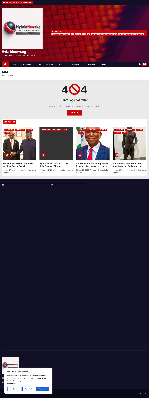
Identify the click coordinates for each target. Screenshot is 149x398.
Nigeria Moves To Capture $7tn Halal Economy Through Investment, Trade (54, 166)
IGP (72, 34)
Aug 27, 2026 (10, 170)
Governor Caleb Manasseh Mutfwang (104, 34)
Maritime (29, 130)
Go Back (74, 112)
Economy (49, 64)
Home (13, 64)
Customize (14, 389)
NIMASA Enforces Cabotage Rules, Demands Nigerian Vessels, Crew (92, 164)
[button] (140, 64)
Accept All (42, 389)
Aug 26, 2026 (84, 170)
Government (26, 64)
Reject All (28, 389)
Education (62, 64)
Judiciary (91, 64)
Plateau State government (60, 34)
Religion (103, 64)
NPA (88, 34)
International (20, 130)
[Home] (5, 64)
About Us (143, 393)
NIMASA (77, 34)
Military (118, 133)
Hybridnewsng (14, 51)
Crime (38, 64)
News (7, 133)
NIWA (84, 34)
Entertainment (77, 64)
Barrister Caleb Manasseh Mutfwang (131, 34)
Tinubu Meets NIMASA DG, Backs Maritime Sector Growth (18, 164)
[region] (28, 381)
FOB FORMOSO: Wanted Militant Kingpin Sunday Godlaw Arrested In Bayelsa (128, 166)
